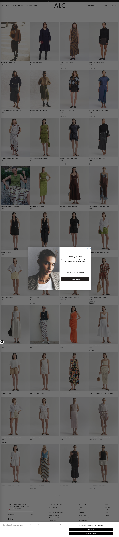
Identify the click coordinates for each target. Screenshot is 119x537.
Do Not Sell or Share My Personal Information (91, 525)
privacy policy (76, 275)
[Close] (116, 529)
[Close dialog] (89, 248)
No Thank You (91, 529)
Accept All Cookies (91, 533)
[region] (59, 529)
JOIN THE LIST (75, 279)
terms (72, 275)
